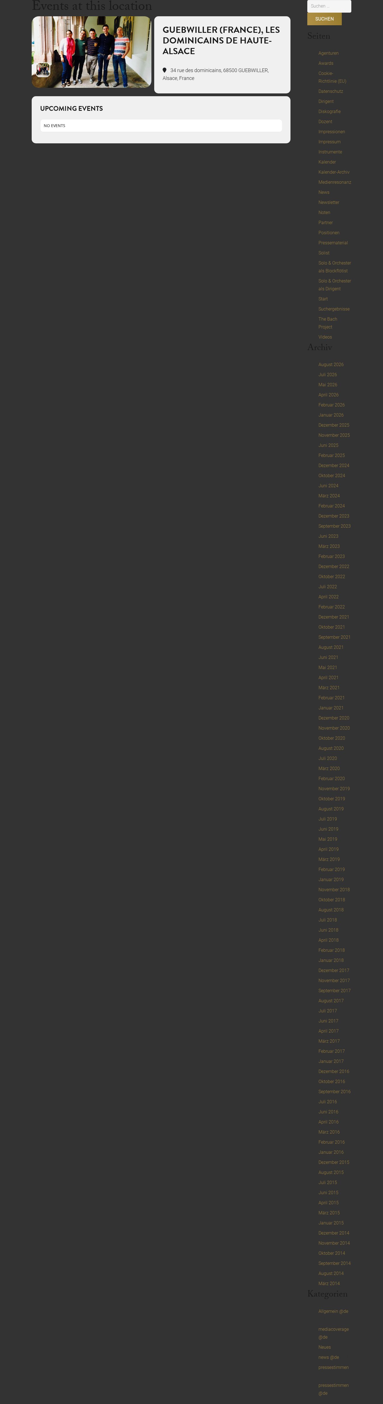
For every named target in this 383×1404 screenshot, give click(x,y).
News (324, 192)
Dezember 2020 (334, 718)
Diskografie (330, 111)
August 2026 (331, 364)
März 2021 (329, 687)
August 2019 (331, 809)
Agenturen (329, 53)
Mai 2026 (328, 384)
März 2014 (329, 1283)
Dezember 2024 (334, 465)
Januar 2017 (331, 1061)
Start (323, 299)
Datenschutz (331, 91)
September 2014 (335, 1263)
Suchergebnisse (334, 309)
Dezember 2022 (334, 566)
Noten (324, 212)
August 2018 (331, 910)
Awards (326, 63)
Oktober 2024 (332, 475)
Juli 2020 (328, 758)
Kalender (327, 162)
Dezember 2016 (334, 1071)
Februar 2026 (332, 405)
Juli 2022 (328, 586)
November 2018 (334, 889)
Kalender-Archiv (334, 172)
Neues (325, 1347)
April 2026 (329, 394)
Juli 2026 (328, 374)
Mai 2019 (328, 839)
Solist (324, 253)
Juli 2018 (328, 920)
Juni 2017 (328, 1021)
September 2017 (335, 990)
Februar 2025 (332, 455)
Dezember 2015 (334, 1162)
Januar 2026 (331, 415)
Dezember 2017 (334, 970)
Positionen (329, 232)
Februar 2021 (332, 697)
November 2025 (334, 435)
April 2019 (329, 849)
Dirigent (326, 101)
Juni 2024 (328, 485)
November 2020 (334, 728)
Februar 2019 (332, 869)
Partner (326, 222)
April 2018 (329, 940)
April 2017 (329, 1031)
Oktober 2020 (332, 738)
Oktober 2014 (332, 1253)
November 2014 (334, 1243)
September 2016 (335, 1091)
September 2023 (335, 526)
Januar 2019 (331, 879)
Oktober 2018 (332, 899)
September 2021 (335, 637)
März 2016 (329, 1132)
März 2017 (329, 1041)
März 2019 (329, 859)
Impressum (330, 141)
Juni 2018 (328, 930)
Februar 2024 (332, 506)
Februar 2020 (332, 778)
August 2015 (331, 1172)
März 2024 (329, 495)
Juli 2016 (328, 1101)
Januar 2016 (331, 1152)
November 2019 (334, 788)
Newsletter (329, 202)
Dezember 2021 (334, 617)
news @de (329, 1357)
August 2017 (331, 1000)
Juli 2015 (328, 1182)
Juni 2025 (328, 445)
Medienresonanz (335, 182)
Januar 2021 (331, 708)
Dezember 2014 (334, 1233)
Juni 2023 (328, 536)
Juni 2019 (328, 829)
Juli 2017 (328, 1011)
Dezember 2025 (334, 425)
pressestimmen (334, 1367)
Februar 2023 (332, 556)
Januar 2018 (331, 960)
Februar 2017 (332, 1051)
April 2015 (329, 1202)
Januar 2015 (331, 1223)
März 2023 (329, 546)
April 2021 (329, 677)
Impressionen (332, 131)
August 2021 (331, 647)
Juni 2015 (328, 1192)
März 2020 (329, 768)
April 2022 (329, 596)
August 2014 (331, 1273)
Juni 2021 (328, 657)
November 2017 (334, 980)
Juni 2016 (328, 1112)
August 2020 (331, 748)
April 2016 (329, 1122)
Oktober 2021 (332, 627)
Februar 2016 (332, 1142)
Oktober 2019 (332, 798)
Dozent (325, 121)
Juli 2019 (328, 819)
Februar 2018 (332, 950)
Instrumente (330, 152)
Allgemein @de (333, 1311)
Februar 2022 (332, 607)
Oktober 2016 (332, 1081)
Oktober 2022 (332, 576)
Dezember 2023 (334, 516)
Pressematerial (333, 242)
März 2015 (329, 1212)
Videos (325, 337)
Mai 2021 (328, 667)
